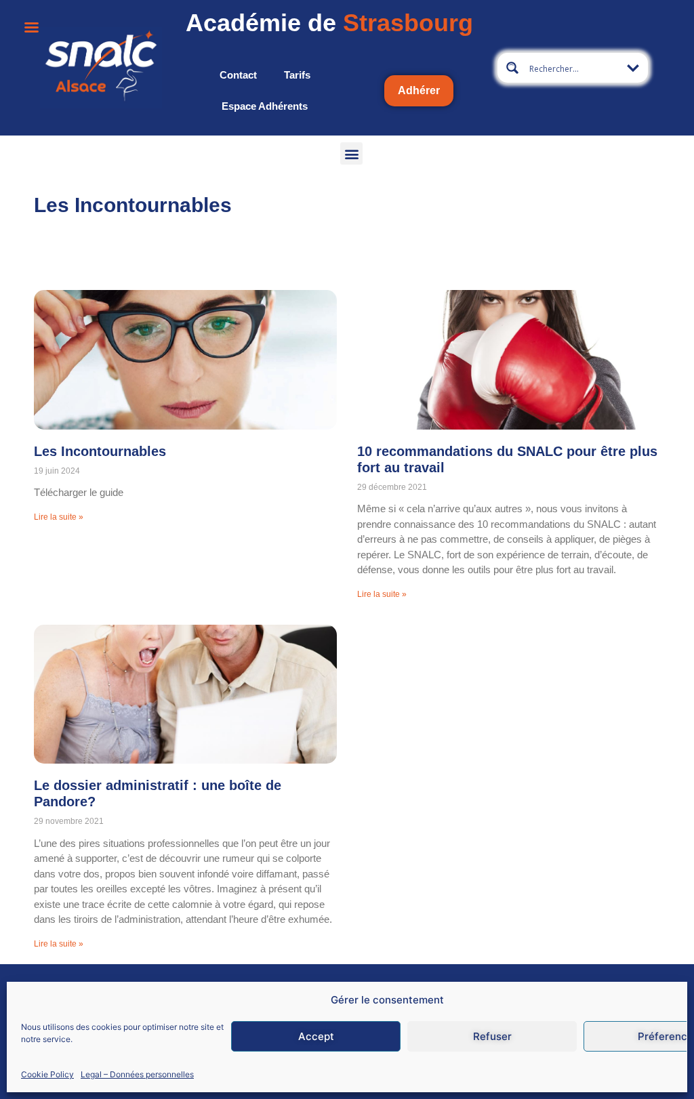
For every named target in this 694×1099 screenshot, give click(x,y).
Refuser (492, 1036)
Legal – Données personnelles (137, 1074)
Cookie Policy (47, 1074)
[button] (351, 153)
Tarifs (297, 75)
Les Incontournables (100, 451)
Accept (316, 1036)
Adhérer (419, 90)
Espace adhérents (265, 106)
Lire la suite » (58, 517)
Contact (238, 75)
